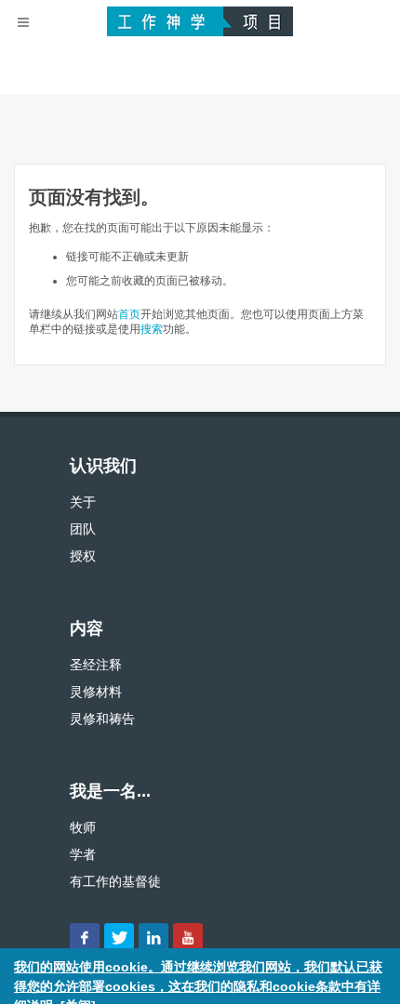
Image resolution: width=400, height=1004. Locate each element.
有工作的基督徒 (115, 881)
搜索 (151, 329)
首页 (129, 314)
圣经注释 (96, 664)
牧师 (83, 827)
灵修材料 (96, 691)
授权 (83, 555)
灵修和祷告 (102, 718)
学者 (83, 854)
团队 (83, 529)
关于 (83, 502)
